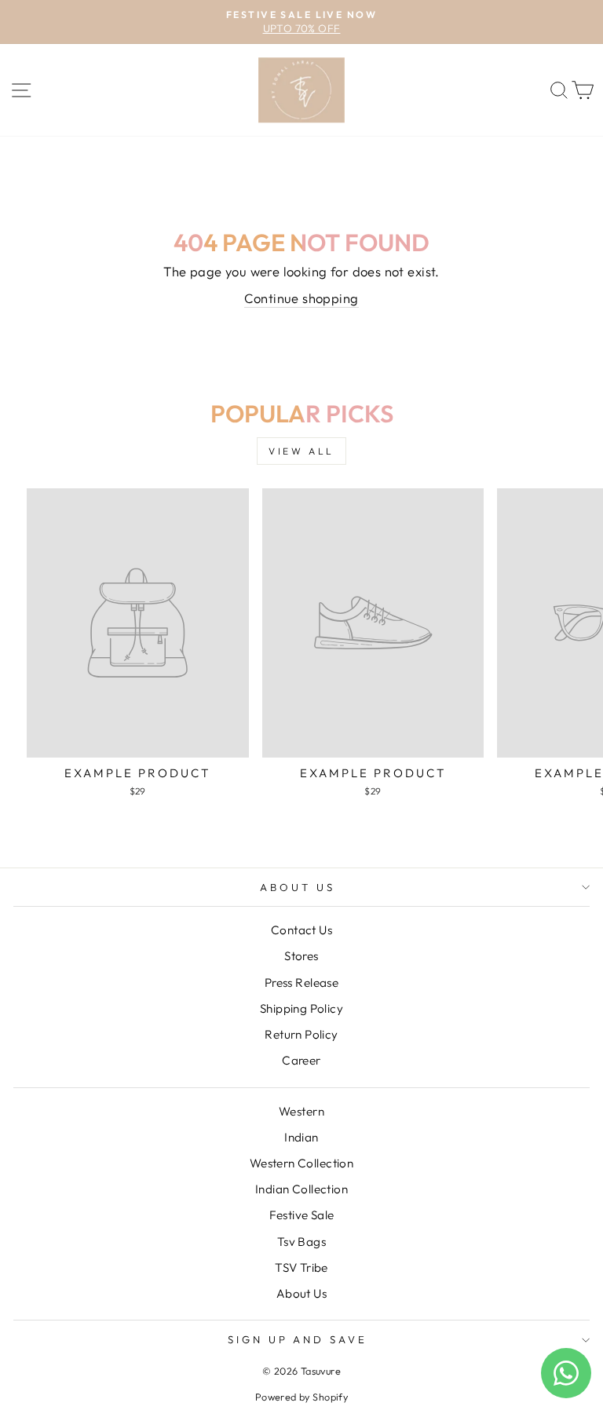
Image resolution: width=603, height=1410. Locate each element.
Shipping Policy (301, 1008)
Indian (301, 1137)
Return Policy (301, 1034)
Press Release (301, 982)
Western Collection (301, 1163)
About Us (297, 887)
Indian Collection (301, 1189)
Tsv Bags (301, 1241)
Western (301, 1111)
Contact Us (301, 929)
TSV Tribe (301, 1267)
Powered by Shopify (301, 1396)
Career (301, 1060)
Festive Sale (301, 1214)
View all (301, 451)
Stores (301, 955)
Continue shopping (301, 298)
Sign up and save (298, 1339)
